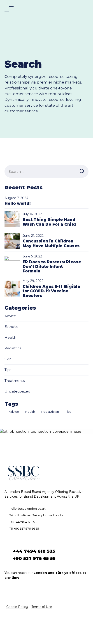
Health (10, 337)
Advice (10, 316)
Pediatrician (50, 411)
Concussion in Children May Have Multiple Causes (51, 243)
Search (82, 171)
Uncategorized (17, 391)
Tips (8, 370)
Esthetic (11, 326)
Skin (8, 359)
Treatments (15, 380)
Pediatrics (13, 348)
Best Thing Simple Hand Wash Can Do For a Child (49, 221)
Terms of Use (41, 607)
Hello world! (17, 203)
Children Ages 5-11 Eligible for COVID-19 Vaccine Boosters (51, 291)
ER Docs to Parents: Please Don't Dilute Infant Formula (52, 267)
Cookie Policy (17, 607)
